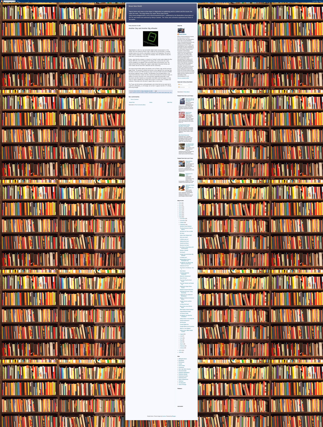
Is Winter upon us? (184, 239)
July (181, 336)
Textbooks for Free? (184, 265)
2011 (180, 211)
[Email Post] (156, 91)
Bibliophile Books (183, 358)
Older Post (169, 102)
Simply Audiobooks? (184, 320)
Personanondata (182, 370)
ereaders (146, 92)
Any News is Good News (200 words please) (187, 248)
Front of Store (182, 365)
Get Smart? (182, 252)
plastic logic (166, 92)
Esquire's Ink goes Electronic (186, 289)
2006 (180, 352)
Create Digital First (184, 324)
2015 (180, 203)
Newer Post (131, 102)
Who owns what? (184, 237)
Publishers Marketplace (184, 372)
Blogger (174, 416)
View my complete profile (183, 78)
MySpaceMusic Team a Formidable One (185, 260)
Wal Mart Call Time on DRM (186, 231)
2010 (180, 213)
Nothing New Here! (184, 241)
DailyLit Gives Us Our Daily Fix (187, 318)
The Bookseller (182, 382)
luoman (164, 416)
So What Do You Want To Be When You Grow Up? (186, 263)
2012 (180, 209)
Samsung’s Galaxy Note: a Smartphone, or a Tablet (190, 187)
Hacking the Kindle (152, 92)
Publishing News (182, 377)
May (181, 340)
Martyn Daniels (182, 34)
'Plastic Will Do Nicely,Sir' (189, 162)
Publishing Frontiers (183, 376)
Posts (180, 84)
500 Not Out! (183, 322)
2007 (180, 350)
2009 (180, 215)
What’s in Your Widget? (185, 328)
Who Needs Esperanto (184, 135)
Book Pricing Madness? (188, 113)
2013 (180, 207)
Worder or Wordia (184, 250)
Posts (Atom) (187, 92)
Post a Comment (134, 99)
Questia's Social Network (185, 226)
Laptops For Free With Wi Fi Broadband (186, 295)
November (182, 220)
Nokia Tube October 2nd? (186, 235)
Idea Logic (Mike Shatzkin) (185, 369)
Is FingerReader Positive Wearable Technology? (184, 125)
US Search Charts (184, 313)
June (181, 338)
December (182, 218)
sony (171, 92)
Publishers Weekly (183, 374)
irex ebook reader (160, 92)
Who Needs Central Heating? (186, 309)
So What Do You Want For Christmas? (186, 316)
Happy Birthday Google (185, 311)
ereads (180, 364)
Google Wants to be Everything (187, 326)
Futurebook (181, 367)
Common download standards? (184, 273)
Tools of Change (182, 384)
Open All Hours (183, 278)
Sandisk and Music (184, 243)
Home (150, 102)
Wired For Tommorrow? (185, 276)
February (182, 346)
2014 (180, 205)
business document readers (138, 92)
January (182, 347)
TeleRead (181, 381)
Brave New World (135, 6)
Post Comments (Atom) (140, 104)
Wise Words (182, 271)
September (182, 224)
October (182, 222)
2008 (180, 217)
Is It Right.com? (183, 257)
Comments (182, 87)
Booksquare (181, 362)
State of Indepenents (183, 379)
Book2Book (181, 360)
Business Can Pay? (184, 245)
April (181, 342)
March (181, 344)
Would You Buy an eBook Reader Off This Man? (190, 100)
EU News (182, 233)
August (182, 334)
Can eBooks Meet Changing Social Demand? (190, 145)
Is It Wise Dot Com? (184, 304)
